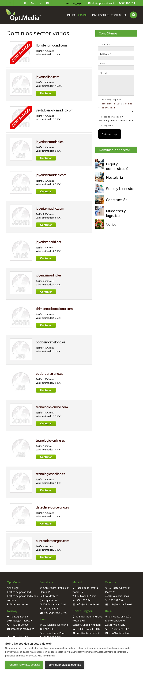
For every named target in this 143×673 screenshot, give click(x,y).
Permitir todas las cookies (24, 665)
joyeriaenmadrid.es (49, 142)
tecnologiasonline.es (50, 474)
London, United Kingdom (86, 624)
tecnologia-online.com (52, 407)
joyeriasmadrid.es (49, 275)
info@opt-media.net (102, 3)
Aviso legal (13, 587)
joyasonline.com (47, 77)
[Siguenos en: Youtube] (25, 3)
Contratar (46, 93)
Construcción (116, 200)
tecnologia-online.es (50, 440)
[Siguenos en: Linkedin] (40, 3)
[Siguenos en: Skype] (32, 3)
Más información (46, 655)
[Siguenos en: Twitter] (17, 2)
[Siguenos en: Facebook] (10, 3)
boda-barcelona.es (49, 373)
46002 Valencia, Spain (117, 596)
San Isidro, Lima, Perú (52, 633)
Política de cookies (17, 604)
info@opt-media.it (119, 633)
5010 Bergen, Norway (19, 620)
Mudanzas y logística (116, 213)
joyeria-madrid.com (50, 208)
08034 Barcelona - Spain (53, 604)
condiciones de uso (111, 103)
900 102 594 (128, 3)
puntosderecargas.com (52, 541)
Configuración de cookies (64, 665)
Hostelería (114, 177)
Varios (111, 224)
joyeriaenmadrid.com (51, 175)
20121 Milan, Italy (115, 624)
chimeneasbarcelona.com (54, 309)
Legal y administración (118, 166)
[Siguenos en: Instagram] (47, 3)
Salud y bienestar (120, 188)
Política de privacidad (19, 592)
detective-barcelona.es (52, 507)
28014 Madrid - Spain (84, 596)
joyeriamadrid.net (48, 242)
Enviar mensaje (110, 134)
